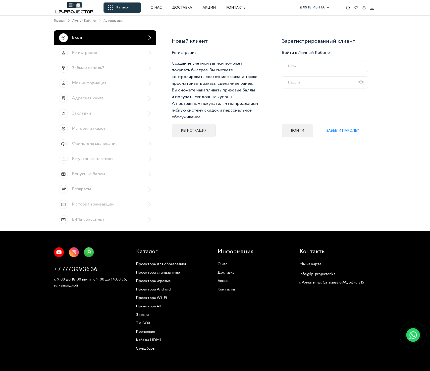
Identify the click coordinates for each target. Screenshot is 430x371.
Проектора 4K (149, 306)
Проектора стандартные (158, 272)
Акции (209, 7)
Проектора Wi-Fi (151, 298)
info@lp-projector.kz (317, 274)
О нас (156, 7)
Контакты (236, 7)
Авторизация (113, 20)
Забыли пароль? (342, 130)
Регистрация (194, 130)
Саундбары (145, 348)
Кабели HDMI (148, 340)
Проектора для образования (161, 264)
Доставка (182, 7)
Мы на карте (310, 264)
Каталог (122, 7)
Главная (59, 20)
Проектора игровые (153, 281)
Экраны (142, 315)
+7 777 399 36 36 (75, 269)
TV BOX (143, 323)
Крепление (145, 331)
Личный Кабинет (84, 20)
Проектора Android (153, 289)
